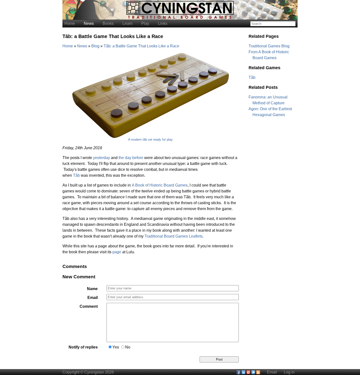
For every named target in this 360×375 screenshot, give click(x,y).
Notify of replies (83, 347)
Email (92, 297)
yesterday (101, 158)
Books (108, 23)
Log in (289, 372)
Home (69, 23)
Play (145, 23)
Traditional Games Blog (269, 46)
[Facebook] (238, 372)
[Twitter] (253, 372)
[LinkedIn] (243, 372)
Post (219, 359)
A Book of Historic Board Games (160, 185)
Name (92, 289)
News (89, 23)
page (116, 252)
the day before (131, 158)
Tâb (76, 175)
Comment (89, 306)
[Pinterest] (248, 372)
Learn (127, 23)
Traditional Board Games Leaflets (173, 236)
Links (162, 23)
